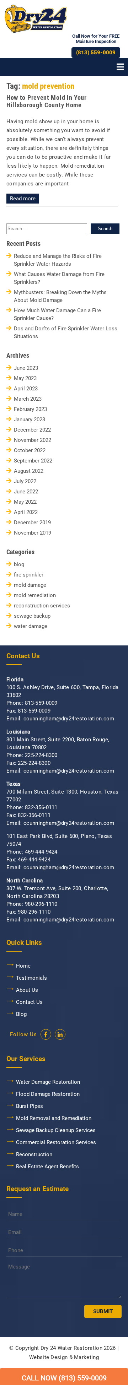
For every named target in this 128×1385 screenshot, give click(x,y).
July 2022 (25, 481)
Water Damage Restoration (48, 1082)
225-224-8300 (41, 755)
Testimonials (31, 978)
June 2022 (26, 492)
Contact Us (29, 1002)
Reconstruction (34, 1154)
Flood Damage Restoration (48, 1094)
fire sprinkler (28, 575)
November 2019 (32, 533)
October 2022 (30, 451)
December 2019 (32, 523)
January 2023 (29, 420)
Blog (21, 1014)
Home (23, 966)
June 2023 (26, 368)
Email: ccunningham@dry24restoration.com (60, 718)
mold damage (30, 585)
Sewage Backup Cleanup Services (56, 1130)
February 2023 (30, 409)
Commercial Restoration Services (56, 1142)
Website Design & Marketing (64, 1357)
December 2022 (32, 430)
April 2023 (26, 389)
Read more (23, 198)
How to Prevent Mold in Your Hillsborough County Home (46, 101)
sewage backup (32, 616)
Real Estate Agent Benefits (47, 1166)
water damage (30, 626)
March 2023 (28, 399)
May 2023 (25, 378)
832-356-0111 (41, 807)
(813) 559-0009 (96, 52)
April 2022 (26, 512)
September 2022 (33, 461)
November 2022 (32, 440)
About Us (27, 990)
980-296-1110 (41, 904)
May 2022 (25, 502)
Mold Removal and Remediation (53, 1118)
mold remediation (35, 596)
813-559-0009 (41, 703)
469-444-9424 (41, 852)
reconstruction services (42, 606)
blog (19, 565)
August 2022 (28, 471)
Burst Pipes (29, 1106)
